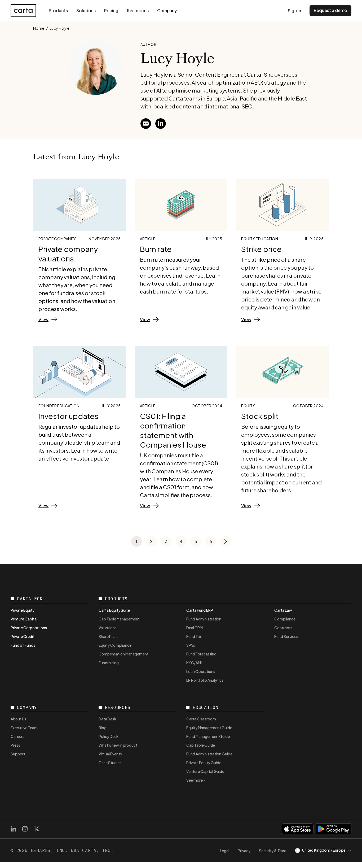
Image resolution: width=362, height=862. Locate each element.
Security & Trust (272, 850)
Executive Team (24, 727)
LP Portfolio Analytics (204, 680)
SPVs (190, 645)
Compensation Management (123, 653)
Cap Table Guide (200, 745)
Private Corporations (29, 627)
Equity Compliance (115, 645)
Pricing (111, 10)
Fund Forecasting (201, 653)
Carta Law (283, 610)
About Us (18, 718)
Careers (17, 736)
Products (58, 10)
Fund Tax (194, 636)
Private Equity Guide (203, 762)
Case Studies (110, 762)
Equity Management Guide (209, 727)
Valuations (108, 627)
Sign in (294, 10)
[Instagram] (25, 829)
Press (15, 745)
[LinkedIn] (13, 829)
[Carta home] (23, 10)
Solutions (86, 10)
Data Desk (107, 718)
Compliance (284, 618)
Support (18, 753)
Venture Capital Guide (205, 771)
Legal (224, 850)
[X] (36, 829)
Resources (138, 10)
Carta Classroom (201, 718)
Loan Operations (200, 671)
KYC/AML (194, 662)
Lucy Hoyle (60, 28)
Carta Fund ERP (199, 610)
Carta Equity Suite (114, 610)
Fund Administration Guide (209, 753)
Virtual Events (110, 753)
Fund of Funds (23, 645)
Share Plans (108, 636)
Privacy (244, 850)
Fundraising (109, 662)
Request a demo (330, 10)
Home (39, 28)
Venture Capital (24, 618)
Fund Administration (203, 618)
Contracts (283, 627)
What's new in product (118, 745)
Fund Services (286, 636)
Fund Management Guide (208, 736)
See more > (196, 780)
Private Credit (22, 636)
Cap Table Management (119, 618)
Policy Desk (108, 736)
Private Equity (22, 610)
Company (167, 10)
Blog (103, 727)
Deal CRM (194, 627)
